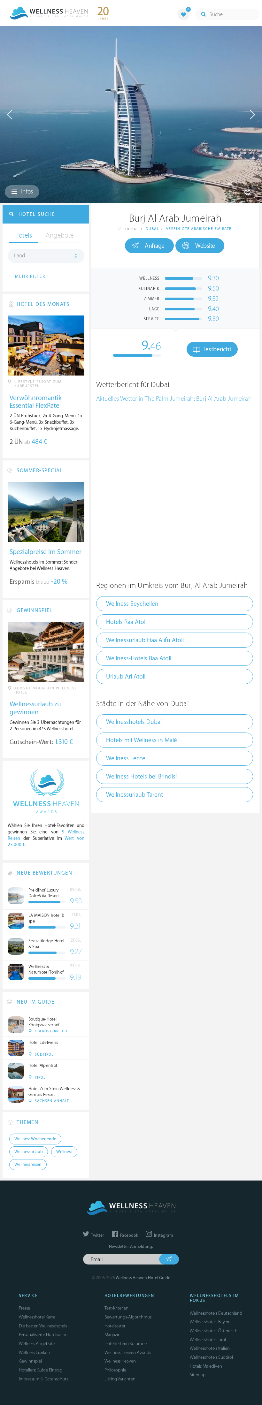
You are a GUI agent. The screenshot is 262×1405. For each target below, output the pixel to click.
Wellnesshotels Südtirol (211, 1357)
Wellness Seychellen (132, 603)
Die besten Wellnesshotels (43, 1326)
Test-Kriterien (116, 1308)
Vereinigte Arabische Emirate (199, 229)
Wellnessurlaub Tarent (134, 794)
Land (19, 256)
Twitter (97, 1235)
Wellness (64, 1151)
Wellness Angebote (37, 1343)
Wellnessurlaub (28, 1151)
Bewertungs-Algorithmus (127, 1317)
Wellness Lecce (125, 758)
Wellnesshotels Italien (210, 1348)
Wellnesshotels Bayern (210, 1322)
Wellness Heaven (120, 1361)
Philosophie (115, 1370)
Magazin (112, 1334)
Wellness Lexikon (34, 1352)
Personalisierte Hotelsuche (43, 1334)
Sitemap (197, 1375)
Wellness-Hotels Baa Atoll (138, 658)
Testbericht (216, 349)
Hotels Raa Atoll (126, 622)
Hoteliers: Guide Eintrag (40, 1370)
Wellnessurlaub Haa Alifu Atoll (145, 640)
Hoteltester (114, 1326)
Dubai (152, 229)
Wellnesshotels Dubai (134, 721)
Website (205, 245)
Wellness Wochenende (35, 1139)
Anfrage (155, 245)
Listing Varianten (119, 1379)
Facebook (128, 1235)
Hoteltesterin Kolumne (125, 1343)
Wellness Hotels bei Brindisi (141, 776)
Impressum (29, 1379)
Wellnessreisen (28, 1164)
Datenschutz (56, 1379)
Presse (24, 1308)
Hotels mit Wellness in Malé (141, 740)
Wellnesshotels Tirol (208, 1339)
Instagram (163, 1235)
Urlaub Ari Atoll (125, 676)
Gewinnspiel (30, 1361)
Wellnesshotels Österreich (213, 1330)
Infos (26, 191)
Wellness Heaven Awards (127, 1352)
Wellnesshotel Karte (37, 1317)
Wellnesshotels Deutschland (216, 1313)
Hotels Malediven (206, 1366)
